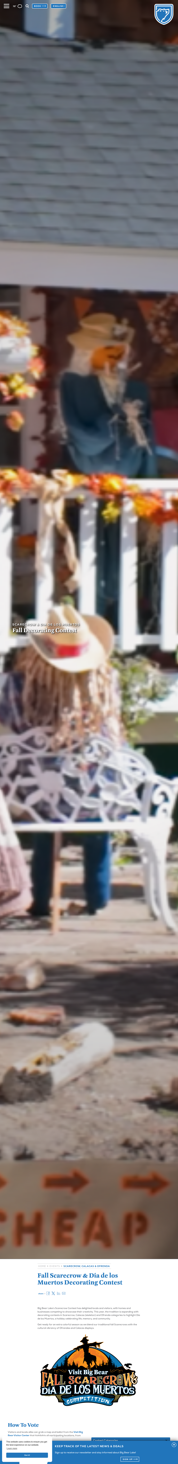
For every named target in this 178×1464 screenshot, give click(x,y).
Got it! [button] (27, 1455)
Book (37, 6)
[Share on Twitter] (53, 1293)
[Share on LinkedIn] (58, 1293)
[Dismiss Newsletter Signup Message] (174, 1444)
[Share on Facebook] (48, 1293)
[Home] (164, 11)
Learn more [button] (12, 1448)
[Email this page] (64, 1293)
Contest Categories (105, 1440)
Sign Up (128, 1459)
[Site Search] (27, 6)
